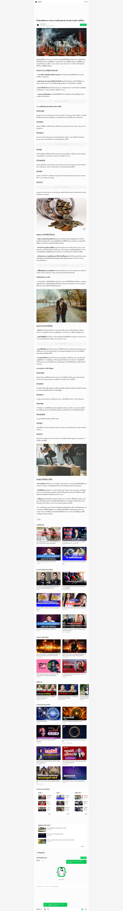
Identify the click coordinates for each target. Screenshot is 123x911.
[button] (39, 909)
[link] (44, 909)
